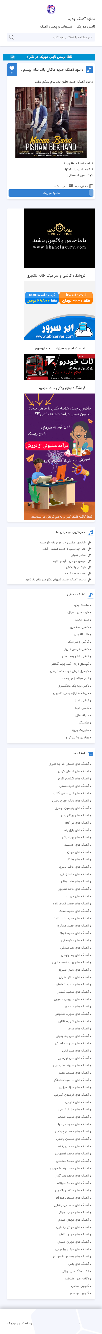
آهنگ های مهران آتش (74, 1234)
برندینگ (84, 722)
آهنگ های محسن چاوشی (72, 1131)
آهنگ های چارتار (78, 859)
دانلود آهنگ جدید (81, 19)
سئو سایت (82, 619)
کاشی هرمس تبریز (77, 649)
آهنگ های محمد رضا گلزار (72, 1175)
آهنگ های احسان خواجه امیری (69, 763)
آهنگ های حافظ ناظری (74, 866)
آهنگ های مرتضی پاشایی (72, 1190)
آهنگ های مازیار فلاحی (73, 1109)
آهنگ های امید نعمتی (74, 785)
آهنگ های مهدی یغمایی (72, 1227)
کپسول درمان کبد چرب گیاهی (70, 663)
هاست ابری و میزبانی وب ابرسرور (60, 348)
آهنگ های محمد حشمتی (72, 1160)
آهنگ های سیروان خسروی (71, 999)
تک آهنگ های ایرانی (75, 1271)
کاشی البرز (82, 700)
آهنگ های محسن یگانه (73, 1146)
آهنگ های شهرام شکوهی (72, 1013)
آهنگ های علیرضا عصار (74, 1072)
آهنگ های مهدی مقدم (73, 1219)
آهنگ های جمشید (77, 844)
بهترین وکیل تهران (77, 737)
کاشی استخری (79, 627)
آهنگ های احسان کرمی (73, 771)
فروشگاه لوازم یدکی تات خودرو (62, 388)
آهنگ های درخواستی (75, 940)
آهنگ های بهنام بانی (75, 815)
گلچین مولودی (79, 1293)
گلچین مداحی (80, 1285)
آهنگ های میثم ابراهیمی (72, 1249)
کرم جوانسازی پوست (75, 678)
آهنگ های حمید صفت (74, 910)
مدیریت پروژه (80, 729)
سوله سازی (81, 715)
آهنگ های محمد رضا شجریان (69, 1168)
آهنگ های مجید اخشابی (73, 1116)
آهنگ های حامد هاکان (74, 881)
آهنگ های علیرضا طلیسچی (71, 1065)
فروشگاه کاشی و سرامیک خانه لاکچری (56, 275)
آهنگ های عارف (78, 1028)
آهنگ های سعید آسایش (72, 984)
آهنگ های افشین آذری (73, 778)
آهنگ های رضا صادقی (74, 947)
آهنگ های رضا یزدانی (75, 955)
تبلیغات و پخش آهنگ (56, 26)
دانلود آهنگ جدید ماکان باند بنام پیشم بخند (52, 69)
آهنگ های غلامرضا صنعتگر (71, 1080)
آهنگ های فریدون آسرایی (71, 1094)
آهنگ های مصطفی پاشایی (71, 1205)
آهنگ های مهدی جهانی (73, 1212)
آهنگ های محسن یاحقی (72, 1138)
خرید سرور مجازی (77, 612)
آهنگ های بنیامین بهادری (72, 808)
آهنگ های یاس (78, 1263)
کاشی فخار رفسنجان (75, 656)
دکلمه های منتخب (77, 1278)
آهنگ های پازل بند (76, 830)
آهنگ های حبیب (77, 896)
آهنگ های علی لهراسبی (73, 1058)
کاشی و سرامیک (78, 641)
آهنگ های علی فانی (75, 1050)
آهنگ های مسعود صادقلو (72, 1197)
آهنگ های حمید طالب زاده (71, 918)
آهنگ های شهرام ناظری (73, 1021)
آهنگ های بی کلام (76, 822)
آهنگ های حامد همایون (73, 888)
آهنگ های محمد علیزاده (73, 1183)
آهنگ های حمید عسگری (73, 925)
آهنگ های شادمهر (77, 1006)
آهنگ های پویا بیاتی (75, 837)
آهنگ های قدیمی (77, 1102)
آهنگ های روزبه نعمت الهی (70, 962)
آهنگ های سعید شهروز (73, 991)
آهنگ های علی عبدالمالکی (72, 1043)
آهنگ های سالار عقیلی (74, 977)
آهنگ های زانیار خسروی (73, 969)
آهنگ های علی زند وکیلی (72, 1035)
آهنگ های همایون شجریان (71, 1256)
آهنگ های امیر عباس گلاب (71, 793)
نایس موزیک (85, 26)
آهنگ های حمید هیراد (74, 933)
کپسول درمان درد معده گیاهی (69, 671)
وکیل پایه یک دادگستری (73, 685)
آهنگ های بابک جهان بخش (70, 800)
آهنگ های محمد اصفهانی (72, 1153)
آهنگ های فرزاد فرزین (74, 1087)
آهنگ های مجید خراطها (73, 1124)
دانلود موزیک (51, 192)
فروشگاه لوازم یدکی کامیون (71, 693)
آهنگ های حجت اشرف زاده (71, 903)
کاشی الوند (82, 707)
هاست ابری (81, 604)
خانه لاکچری (81, 634)
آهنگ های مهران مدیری (73, 1241)
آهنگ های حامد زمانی (74, 874)
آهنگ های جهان (78, 852)
